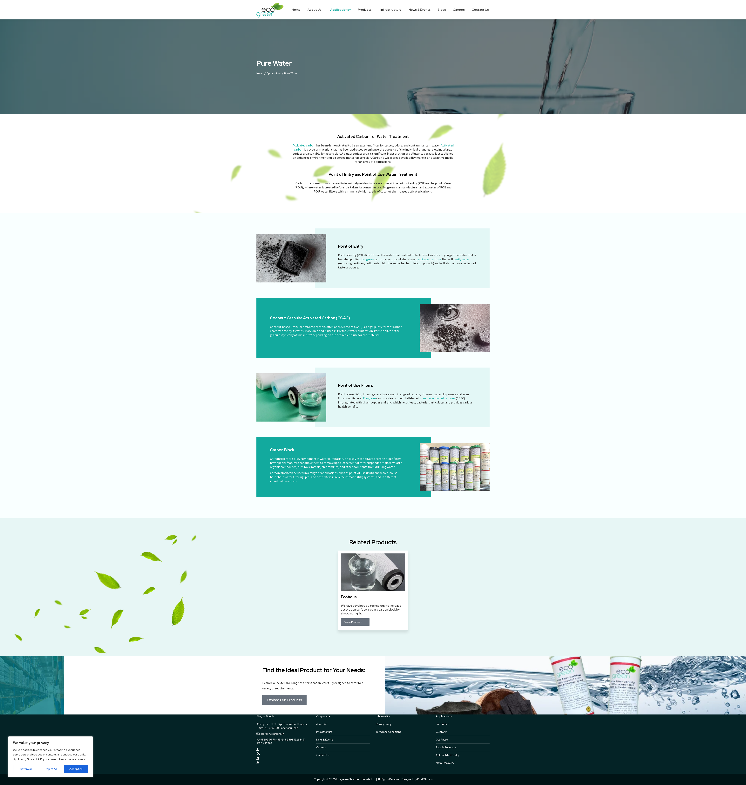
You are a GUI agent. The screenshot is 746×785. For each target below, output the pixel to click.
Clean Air (441, 732)
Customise (25, 769)
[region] (50, 756)
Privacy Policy (383, 724)
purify (457, 259)
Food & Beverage (446, 747)
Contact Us (322, 755)
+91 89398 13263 (291, 739)
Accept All (76, 769)
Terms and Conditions (388, 732)
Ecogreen (367, 259)
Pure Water (442, 724)
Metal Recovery (445, 763)
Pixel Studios (424, 779)
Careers (321, 747)
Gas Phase (442, 739)
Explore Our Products (284, 700)
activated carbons (429, 259)
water (465, 259)
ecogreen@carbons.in (271, 733)
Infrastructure (324, 732)
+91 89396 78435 (270, 739)
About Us (321, 724)
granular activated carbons (438, 398)
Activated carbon (304, 145)
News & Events (324, 739)
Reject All (51, 769)
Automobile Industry (447, 755)
